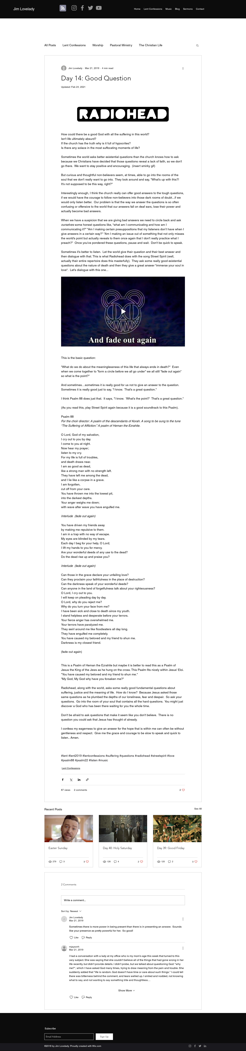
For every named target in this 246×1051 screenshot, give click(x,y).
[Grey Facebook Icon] (82, 7)
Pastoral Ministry (121, 45)
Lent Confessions (74, 45)
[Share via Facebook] (62, 779)
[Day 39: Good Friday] (177, 828)
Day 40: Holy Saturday (117, 848)
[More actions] (183, 68)
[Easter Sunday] (69, 828)
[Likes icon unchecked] (71, 938)
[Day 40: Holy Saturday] (123, 828)
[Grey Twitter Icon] (90, 7)
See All (198, 808)
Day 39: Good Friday (170, 848)
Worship (97, 45)
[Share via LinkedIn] (79, 779)
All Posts (50, 45)
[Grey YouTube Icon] (98, 7)
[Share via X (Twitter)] (70, 779)
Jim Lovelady (23, 9)
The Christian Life (150, 45)
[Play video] (123, 311)
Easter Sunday (58, 848)
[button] (197, 45)
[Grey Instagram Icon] (74, 7)
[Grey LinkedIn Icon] (205, 1046)
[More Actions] (183, 919)
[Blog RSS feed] (63, 8)
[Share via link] (87, 779)
